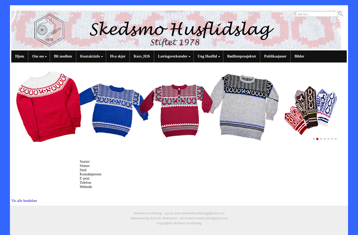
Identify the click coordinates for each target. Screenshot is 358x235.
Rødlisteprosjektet (241, 56)
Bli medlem (63, 56)
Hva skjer (118, 56)
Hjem (19, 56)
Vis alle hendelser (24, 201)
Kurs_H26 (142, 56)
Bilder (299, 56)
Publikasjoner (275, 56)
